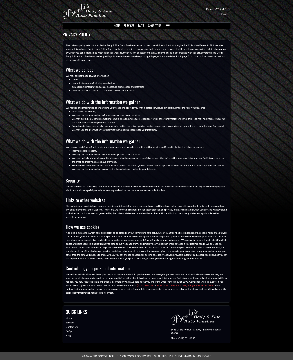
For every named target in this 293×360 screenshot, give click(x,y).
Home (69, 318)
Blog (68, 335)
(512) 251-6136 (145, 285)
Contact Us (72, 326)
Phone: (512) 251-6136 (218, 8)
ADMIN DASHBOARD (199, 355)
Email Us (225, 14)
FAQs (69, 331)
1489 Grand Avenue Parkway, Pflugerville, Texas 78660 (185, 285)
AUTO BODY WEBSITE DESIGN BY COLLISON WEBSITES (123, 355)
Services (70, 322)
